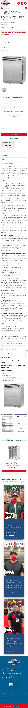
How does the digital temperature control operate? (14, 116)
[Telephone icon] (18, 3)
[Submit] (26, 8)
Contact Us (17, 706)
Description (4, 155)
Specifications (4, 159)
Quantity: (3, 128)
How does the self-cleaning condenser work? (13, 107)
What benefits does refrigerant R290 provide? (13, 111)
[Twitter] (8, 151)
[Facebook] (1, 151)
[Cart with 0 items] (25, 3)
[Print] (6, 151)
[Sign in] (22, 3)
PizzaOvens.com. (9, 589)
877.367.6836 (12, 668)
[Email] (4, 151)
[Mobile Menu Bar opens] (2, 8)
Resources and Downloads (7, 163)
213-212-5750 (10, 670)
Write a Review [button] (4, 24)
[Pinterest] (10, 151)
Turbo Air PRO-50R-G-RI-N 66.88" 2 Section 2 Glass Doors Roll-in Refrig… (14, 464)
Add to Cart (14, 471)
